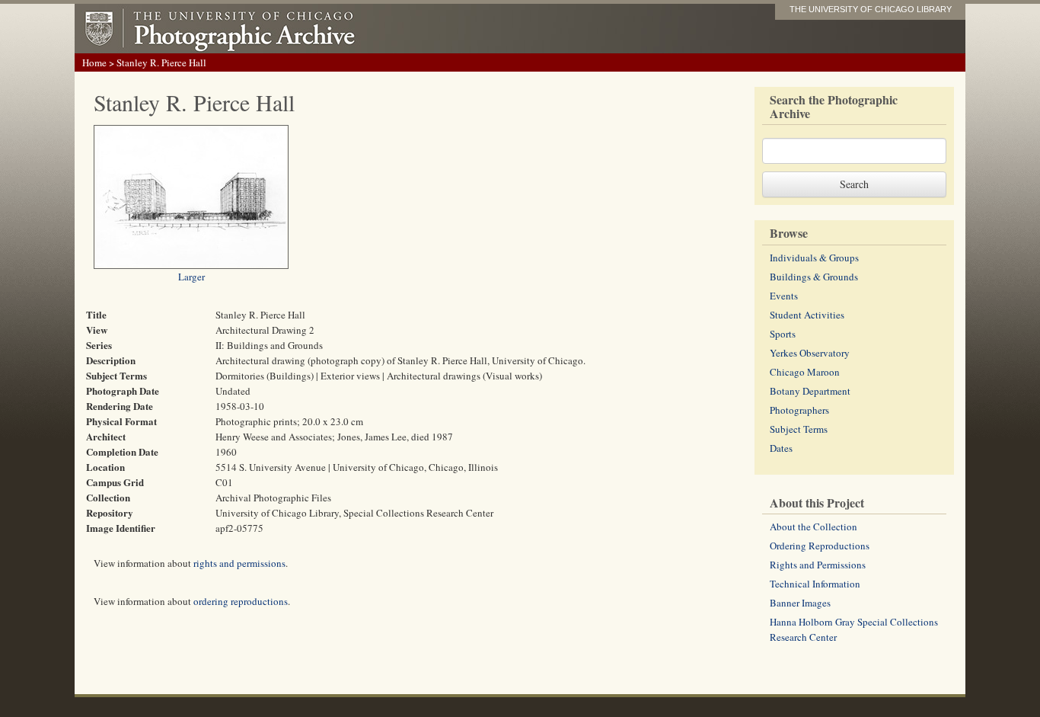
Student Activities (807, 315)
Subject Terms (799, 429)
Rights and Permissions (818, 564)
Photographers (799, 410)
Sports (783, 334)
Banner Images (800, 603)
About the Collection (813, 526)
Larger (191, 276)
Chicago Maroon (805, 372)
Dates (781, 448)
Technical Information (815, 584)
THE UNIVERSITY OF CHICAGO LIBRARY (871, 9)
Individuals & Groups (814, 257)
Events (784, 295)
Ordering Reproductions (819, 545)
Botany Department (810, 391)
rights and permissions (239, 563)
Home (94, 62)
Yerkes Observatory (810, 353)
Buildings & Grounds (814, 276)
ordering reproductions (240, 601)
